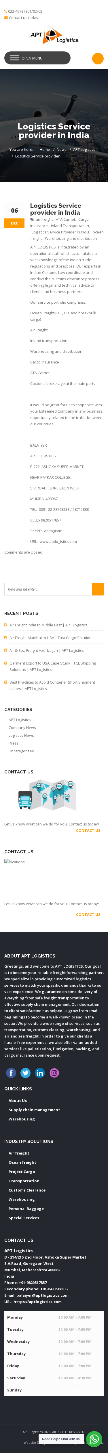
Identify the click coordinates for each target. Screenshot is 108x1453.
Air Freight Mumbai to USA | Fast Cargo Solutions (52, 637)
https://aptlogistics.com (38, 1301)
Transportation (24, 1180)
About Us (18, 1100)
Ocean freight (22, 1162)
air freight (44, 219)
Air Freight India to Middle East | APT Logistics (49, 625)
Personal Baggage (26, 1208)
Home (45, 149)
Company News (22, 727)
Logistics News (21, 735)
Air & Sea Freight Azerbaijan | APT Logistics (47, 650)
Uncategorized (21, 751)
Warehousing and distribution (71, 238)
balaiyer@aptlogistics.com (42, 1295)
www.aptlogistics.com (58, 541)
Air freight (19, 1153)
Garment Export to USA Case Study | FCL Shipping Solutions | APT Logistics (53, 666)
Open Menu (32, 58)
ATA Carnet (65, 219)
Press (14, 743)
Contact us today (23, 17)
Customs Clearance (27, 1190)
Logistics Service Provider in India (61, 232)
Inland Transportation (70, 225)
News (62, 149)
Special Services (24, 1217)
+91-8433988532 (54, 1288)
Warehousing (22, 1119)
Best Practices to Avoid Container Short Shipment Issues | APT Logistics (52, 685)
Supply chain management (34, 1109)
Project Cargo (22, 1171)
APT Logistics (84, 149)
